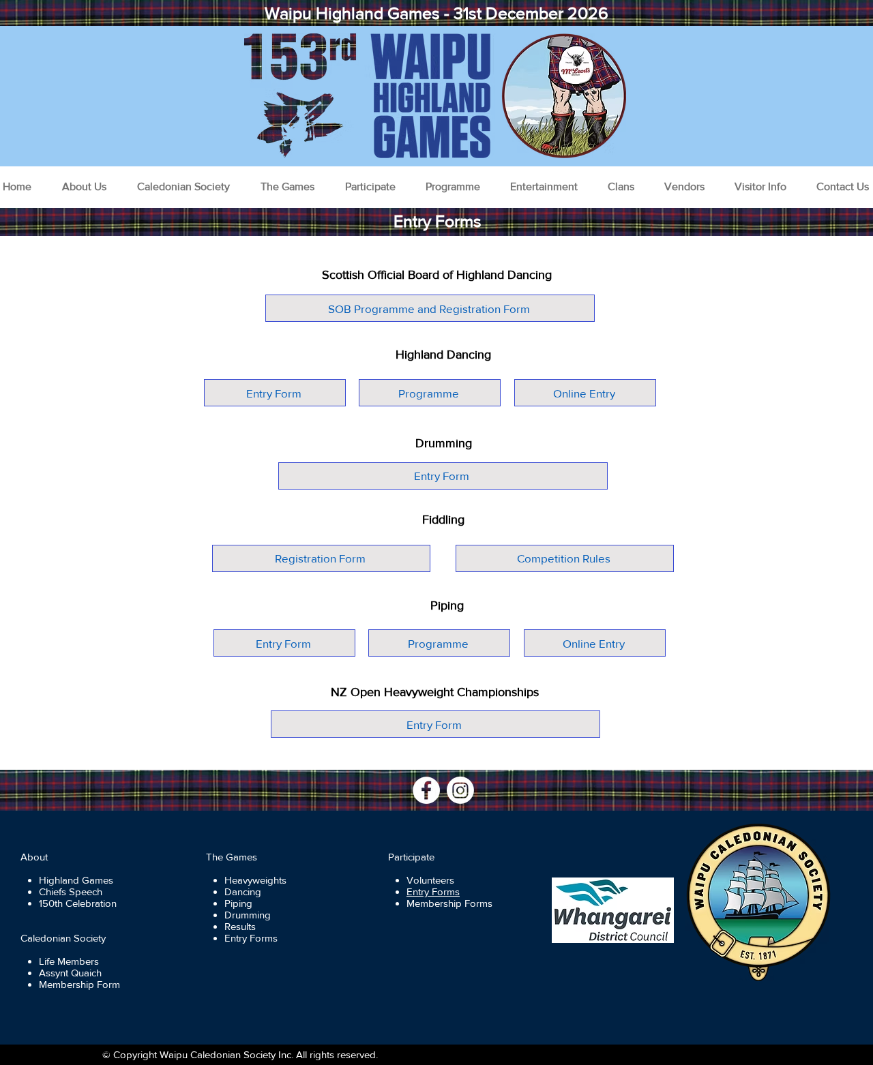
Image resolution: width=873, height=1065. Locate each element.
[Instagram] (460, 790)
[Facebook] (426, 790)
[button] (83, 187)
